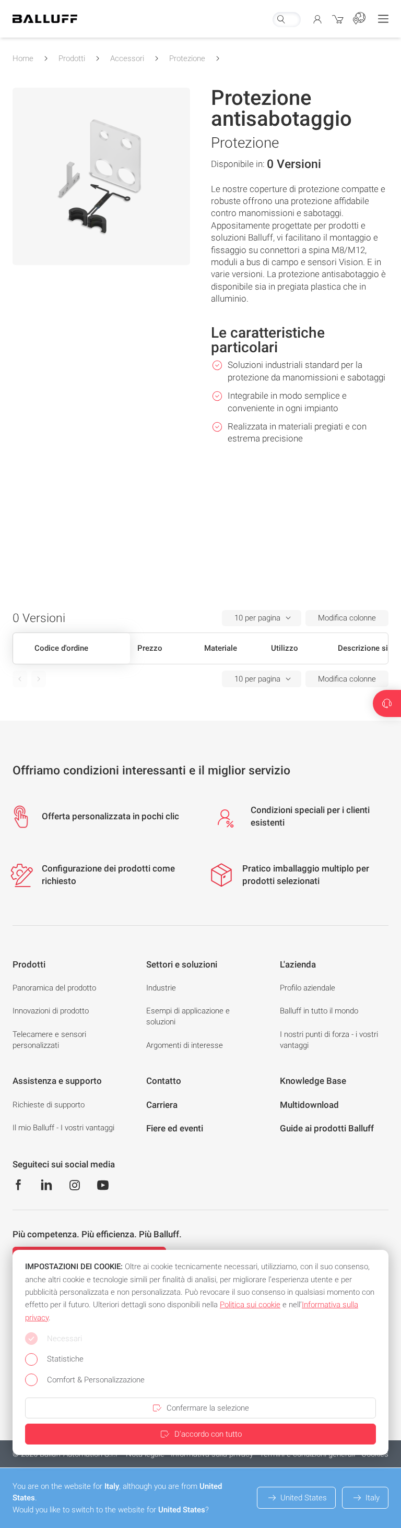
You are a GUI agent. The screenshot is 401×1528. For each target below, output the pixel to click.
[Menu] (383, 19)
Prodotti (71, 58)
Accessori (127, 58)
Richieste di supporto (49, 1104)
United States (303, 1497)
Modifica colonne (347, 618)
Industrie (161, 988)
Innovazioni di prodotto (51, 1011)
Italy (372, 1497)
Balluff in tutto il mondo (319, 1011)
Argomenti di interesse (184, 1045)
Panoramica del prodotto (54, 988)
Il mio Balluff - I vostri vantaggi (63, 1127)
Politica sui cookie (250, 1304)
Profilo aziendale (307, 988)
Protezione (187, 58)
